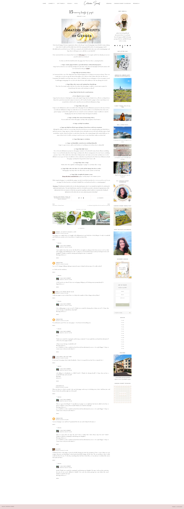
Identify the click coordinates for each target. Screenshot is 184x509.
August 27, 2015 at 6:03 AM (62, 233)
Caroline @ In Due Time (64, 356)
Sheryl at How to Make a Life (66, 232)
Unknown (59, 262)
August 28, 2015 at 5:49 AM (66, 370)
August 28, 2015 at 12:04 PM (62, 419)
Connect (51, 3)
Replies (59, 243)
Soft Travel (60, 3)
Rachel (58, 449)
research (136, 3)
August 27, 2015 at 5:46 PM (62, 358)
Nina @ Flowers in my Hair (65, 291)
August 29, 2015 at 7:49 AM (66, 467)
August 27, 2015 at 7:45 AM (62, 293)
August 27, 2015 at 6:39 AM (62, 264)
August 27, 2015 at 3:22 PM (66, 247)
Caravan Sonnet (92, 3)
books (69, 3)
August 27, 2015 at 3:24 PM (66, 279)
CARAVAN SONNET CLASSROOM (122, 3)
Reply (53, 239)
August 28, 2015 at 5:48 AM (62, 387)
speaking (109, 3)
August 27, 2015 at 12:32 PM (62, 320)
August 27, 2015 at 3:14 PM (66, 305)
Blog (76, 3)
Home (44, 3)
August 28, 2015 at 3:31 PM (62, 450)
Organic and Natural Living (61, 196)
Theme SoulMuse (177, 506)
